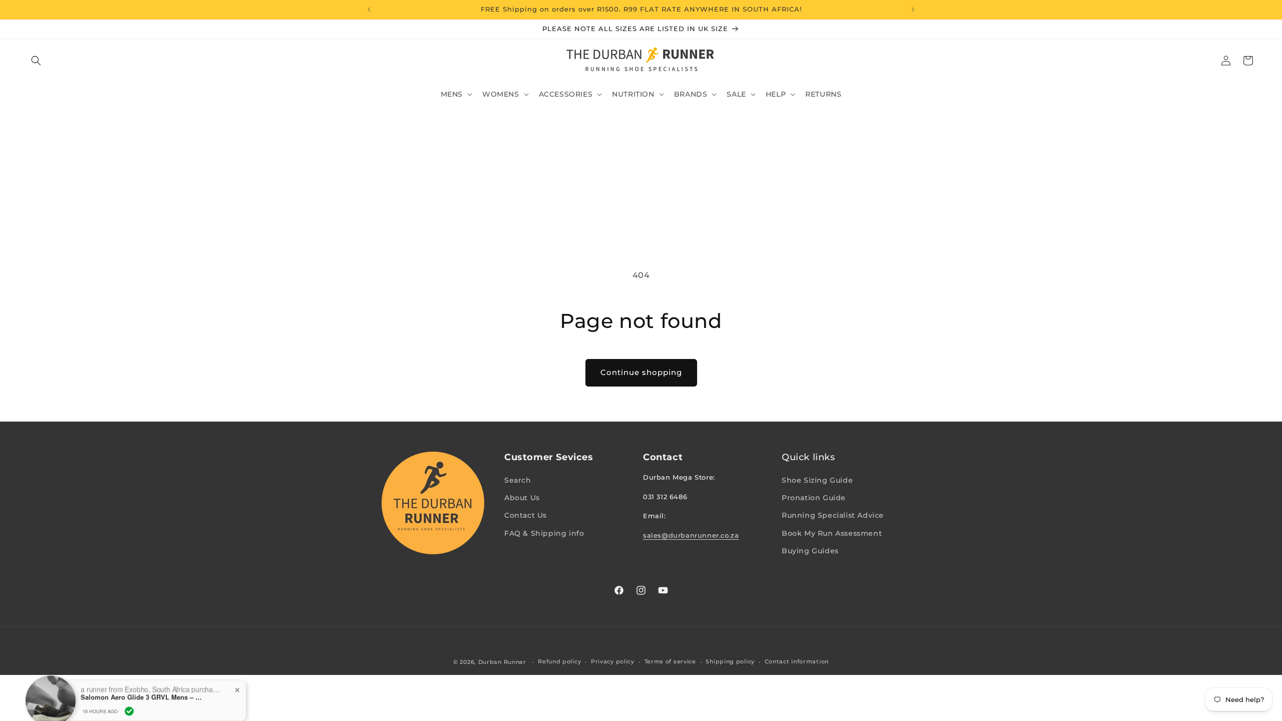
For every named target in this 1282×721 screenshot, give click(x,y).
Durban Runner (502, 661)
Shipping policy (730, 661)
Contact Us (525, 515)
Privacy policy (612, 661)
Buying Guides (810, 550)
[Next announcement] (913, 9)
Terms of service (670, 661)
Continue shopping (641, 372)
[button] (36, 61)
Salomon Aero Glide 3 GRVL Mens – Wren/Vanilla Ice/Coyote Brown (143, 683)
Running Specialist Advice (833, 515)
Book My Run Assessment (832, 533)
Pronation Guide (814, 497)
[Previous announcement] (369, 9)
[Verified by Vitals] (129, 696)
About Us (522, 497)
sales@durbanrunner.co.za (691, 535)
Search (517, 480)
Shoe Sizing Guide (817, 480)
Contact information (797, 661)
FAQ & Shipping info (544, 533)
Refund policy (559, 661)
